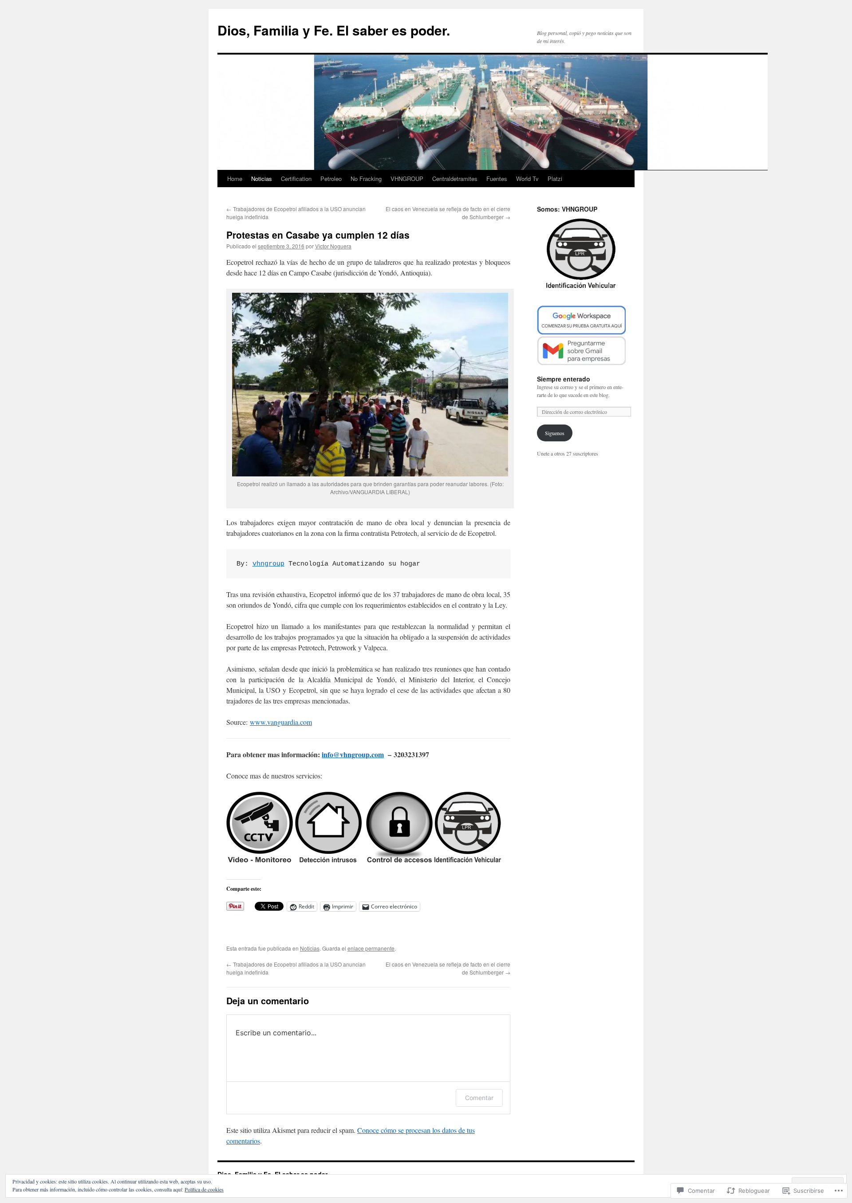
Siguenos (554, 432)
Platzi (555, 178)
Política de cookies (204, 1189)
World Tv (527, 178)
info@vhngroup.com (353, 754)
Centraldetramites (454, 178)
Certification (296, 178)
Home (234, 178)
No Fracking (366, 178)
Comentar (479, 1097)
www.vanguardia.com (281, 722)
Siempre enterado (563, 378)
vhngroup (268, 564)
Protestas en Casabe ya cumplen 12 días (318, 234)
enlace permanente (370, 948)
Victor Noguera (333, 246)
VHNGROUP (406, 178)
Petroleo (331, 178)
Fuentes (496, 178)
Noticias (261, 178)
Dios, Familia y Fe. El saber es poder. (333, 29)
